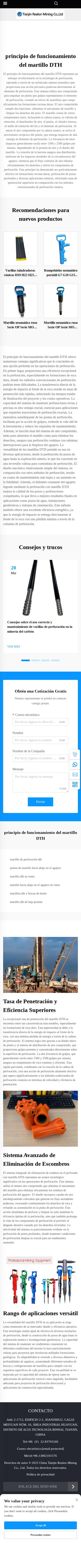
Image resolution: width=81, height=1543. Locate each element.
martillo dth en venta (22, 876)
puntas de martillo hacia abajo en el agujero (35, 868)
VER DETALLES (20, 248)
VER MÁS (13, 646)
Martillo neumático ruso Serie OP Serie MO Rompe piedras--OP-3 (61, 325)
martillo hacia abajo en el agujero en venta (35, 885)
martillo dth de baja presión (26, 902)
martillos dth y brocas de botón (28, 893)
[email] (75, 774)
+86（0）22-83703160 (43, 1441)
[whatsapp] (75, 764)
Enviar (40, 801)
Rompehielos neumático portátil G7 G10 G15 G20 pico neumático (60, 273)
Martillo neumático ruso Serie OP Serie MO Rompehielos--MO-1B (20, 325)
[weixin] (75, 784)
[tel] (75, 754)
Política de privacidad (41, 1474)
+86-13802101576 (45, 1455)
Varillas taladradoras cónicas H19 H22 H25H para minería (20, 273)
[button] (25, 660)
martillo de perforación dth (26, 859)
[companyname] (40, 14)
